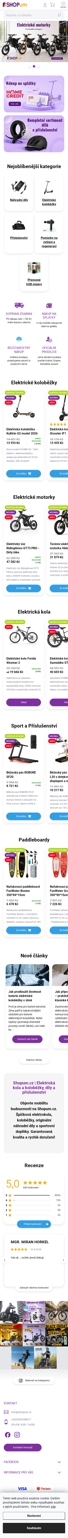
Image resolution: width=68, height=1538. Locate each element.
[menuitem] (19, 200)
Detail (24, 702)
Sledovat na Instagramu (37, 1380)
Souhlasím (34, 1528)
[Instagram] (16, 1434)
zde (53, 1506)
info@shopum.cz (21, 1412)
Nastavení (34, 1516)
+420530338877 (21, 1419)
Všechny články (34, 1060)
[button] (63, 1260)
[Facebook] (7, 1434)
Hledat (59, 15)
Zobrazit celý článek (27, 1039)
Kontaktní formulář (22, 1447)
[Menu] (63, 4)
